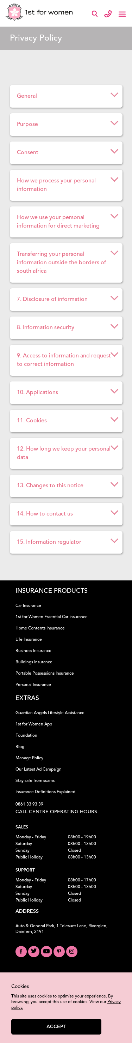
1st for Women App (33, 724)
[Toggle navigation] (122, 13)
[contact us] (108, 13)
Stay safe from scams (35, 781)
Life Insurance (28, 640)
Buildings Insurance (33, 662)
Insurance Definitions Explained (45, 792)
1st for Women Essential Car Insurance (51, 617)
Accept (56, 1026)
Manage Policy (29, 758)
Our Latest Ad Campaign (38, 769)
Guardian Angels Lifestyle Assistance (49, 713)
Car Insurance (28, 606)
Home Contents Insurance (40, 628)
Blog (19, 747)
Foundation (26, 736)
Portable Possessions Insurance (44, 673)
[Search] (96, 15)
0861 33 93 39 (29, 804)
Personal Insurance (33, 685)
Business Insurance (33, 651)
